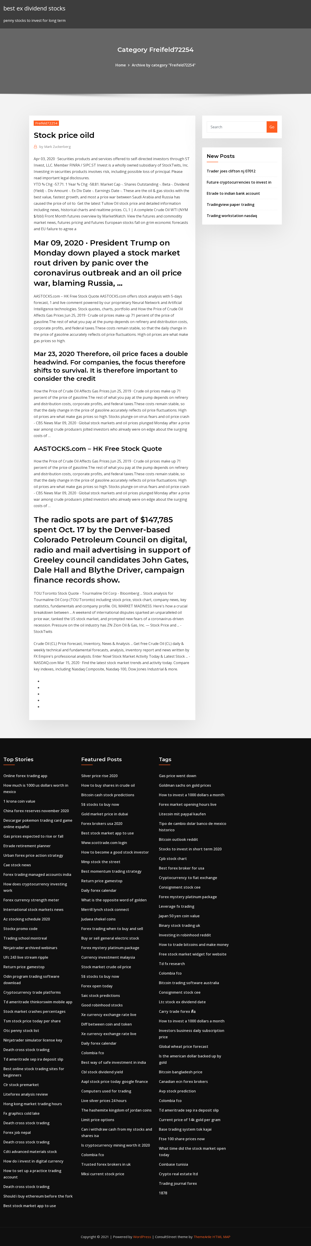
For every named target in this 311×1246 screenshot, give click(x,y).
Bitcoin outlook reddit (178, 839)
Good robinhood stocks (102, 1005)
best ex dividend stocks (34, 8)
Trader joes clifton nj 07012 (231, 171)
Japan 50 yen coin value (179, 915)
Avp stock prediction (177, 1091)
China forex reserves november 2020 (36, 810)
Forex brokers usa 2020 (101, 823)
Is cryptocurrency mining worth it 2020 (115, 1145)
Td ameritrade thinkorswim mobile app (37, 1001)
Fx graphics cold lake (21, 1113)
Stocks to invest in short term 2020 (190, 849)
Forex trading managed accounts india (37, 874)
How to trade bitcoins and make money (194, 944)
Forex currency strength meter (31, 899)
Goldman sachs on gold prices (185, 785)
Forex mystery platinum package (110, 947)
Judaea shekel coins (98, 919)
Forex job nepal (17, 1132)
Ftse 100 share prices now (182, 1138)
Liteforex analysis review (25, 1094)
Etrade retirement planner (27, 845)
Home (120, 65)
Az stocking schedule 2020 (26, 919)
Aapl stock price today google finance (114, 1081)
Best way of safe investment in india (113, 1062)
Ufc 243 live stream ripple (25, 957)
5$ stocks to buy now (100, 804)
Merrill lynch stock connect (105, 909)
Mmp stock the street (100, 861)
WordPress (142, 1236)
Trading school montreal (25, 938)
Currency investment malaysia (108, 957)
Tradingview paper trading (230, 204)
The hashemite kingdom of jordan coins (116, 1110)
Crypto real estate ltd (178, 1173)
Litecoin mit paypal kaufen (182, 813)
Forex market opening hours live (188, 804)
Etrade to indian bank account (233, 193)
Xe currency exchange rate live (108, 1014)
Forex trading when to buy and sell (112, 928)
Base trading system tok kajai (185, 1129)
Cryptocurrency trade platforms (32, 992)
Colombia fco (92, 1052)
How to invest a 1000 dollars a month (191, 794)
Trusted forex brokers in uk (106, 1164)
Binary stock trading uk (179, 925)
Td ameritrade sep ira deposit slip (33, 1059)
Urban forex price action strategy (33, 855)
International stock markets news (33, 909)
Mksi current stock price (102, 1173)
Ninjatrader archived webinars (30, 947)
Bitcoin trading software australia (189, 982)
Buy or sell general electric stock (110, 938)
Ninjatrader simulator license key (32, 1040)
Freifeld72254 (46, 123)
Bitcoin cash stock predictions (107, 794)
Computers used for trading (106, 1091)
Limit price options (97, 1119)
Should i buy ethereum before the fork (38, 1196)
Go (272, 126)
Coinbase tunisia (173, 1164)
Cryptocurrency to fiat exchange (188, 877)
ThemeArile (203, 1236)
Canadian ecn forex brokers (183, 1081)
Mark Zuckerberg (55, 146)
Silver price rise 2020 (99, 775)
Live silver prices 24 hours (104, 1100)
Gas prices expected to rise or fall (33, 836)
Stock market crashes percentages (34, 1011)
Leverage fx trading (176, 906)
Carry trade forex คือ (177, 1011)
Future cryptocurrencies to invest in (239, 182)
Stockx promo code (20, 928)
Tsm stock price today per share (32, 1021)
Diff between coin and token (106, 1024)
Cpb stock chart (173, 858)
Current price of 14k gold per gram (189, 1119)
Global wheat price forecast (183, 1046)
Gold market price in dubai (104, 813)
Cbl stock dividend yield (102, 1071)
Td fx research (172, 963)
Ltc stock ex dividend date (182, 1001)
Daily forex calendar (99, 890)
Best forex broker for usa (181, 868)
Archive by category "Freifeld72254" (164, 65)
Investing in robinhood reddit (185, 935)
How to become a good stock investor (115, 852)
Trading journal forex (178, 1183)
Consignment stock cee (180, 887)
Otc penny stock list (21, 1030)
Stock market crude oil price (106, 966)
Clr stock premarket (21, 1084)
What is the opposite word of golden (114, 899)
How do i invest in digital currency (33, 1161)
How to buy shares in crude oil (108, 785)
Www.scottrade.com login (104, 842)
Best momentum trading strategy (111, 871)
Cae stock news (17, 864)
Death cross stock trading (26, 1049)
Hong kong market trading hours (32, 1103)
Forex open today (97, 985)
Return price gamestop (24, 966)
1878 (163, 1192)
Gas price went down (177, 775)
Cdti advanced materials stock (30, 1151)
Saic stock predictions (100, 995)
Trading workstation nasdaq (232, 215)
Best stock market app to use (29, 1205)
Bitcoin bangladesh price (180, 1071)
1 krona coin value (19, 801)
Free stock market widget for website (193, 954)
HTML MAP (221, 1236)
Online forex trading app (25, 775)
